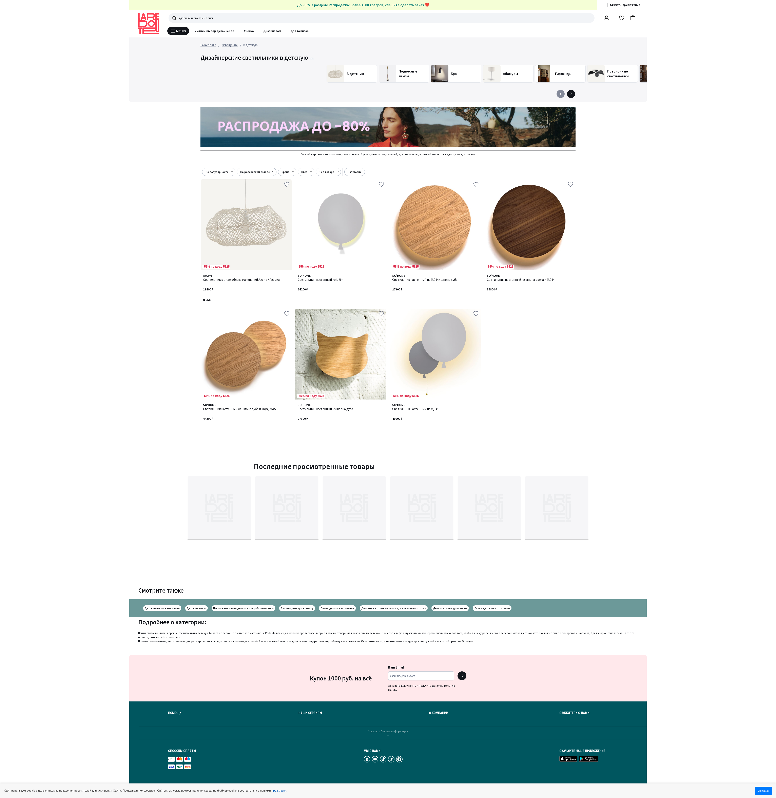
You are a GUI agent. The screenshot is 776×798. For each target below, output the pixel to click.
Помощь (174, 713)
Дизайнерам (272, 31)
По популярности (217, 172)
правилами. (279, 790)
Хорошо (763, 790)
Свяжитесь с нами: (574, 713)
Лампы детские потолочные (492, 608)
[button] (633, 18)
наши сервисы (310, 713)
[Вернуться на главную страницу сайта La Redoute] (148, 23)
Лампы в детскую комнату (297, 608)
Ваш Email (396, 667)
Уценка (249, 31)
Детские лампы (196, 608)
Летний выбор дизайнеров (214, 31)
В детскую (250, 45)
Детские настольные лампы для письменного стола (393, 608)
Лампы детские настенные (337, 608)
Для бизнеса (300, 31)
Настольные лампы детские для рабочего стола (243, 608)
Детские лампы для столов (450, 608)
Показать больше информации (388, 731)
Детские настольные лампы (162, 608)
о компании (438, 713)
